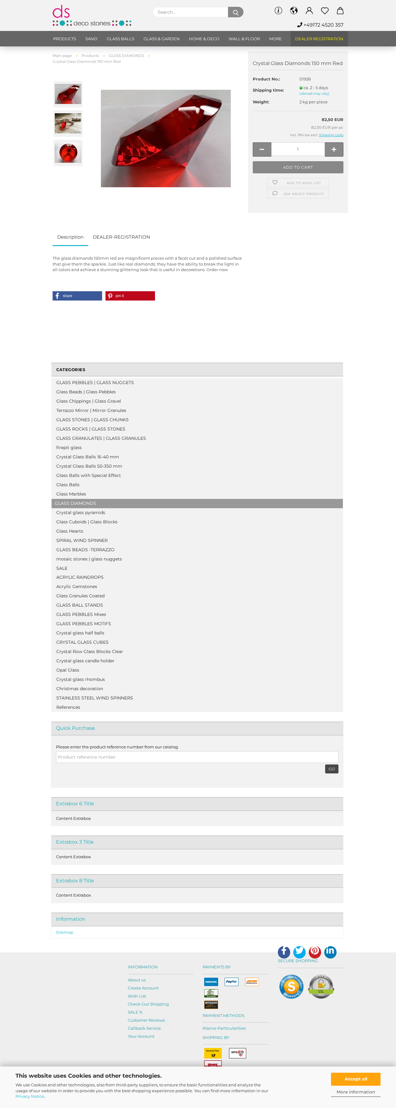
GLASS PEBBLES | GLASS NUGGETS (95, 382)
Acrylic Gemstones (76, 586)
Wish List (137, 995)
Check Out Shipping (148, 1004)
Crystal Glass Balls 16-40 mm (87, 457)
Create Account (143, 987)
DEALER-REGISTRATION (121, 237)
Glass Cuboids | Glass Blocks (87, 522)
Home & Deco (204, 38)
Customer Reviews (146, 1020)
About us (137, 979)
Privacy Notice (29, 1096)
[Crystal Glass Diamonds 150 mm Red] (166, 138)
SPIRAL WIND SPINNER (82, 540)
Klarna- (210, 1028)
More (275, 38)
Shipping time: (268, 90)
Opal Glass (67, 670)
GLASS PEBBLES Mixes (81, 614)
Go (332, 769)
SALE (61, 568)
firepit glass (69, 447)
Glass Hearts (69, 531)
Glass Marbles (71, 494)
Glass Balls (68, 484)
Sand (91, 38)
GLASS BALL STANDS (79, 605)
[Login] (309, 11)
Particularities (231, 1028)
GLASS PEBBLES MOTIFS (83, 623)
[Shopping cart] (340, 11)
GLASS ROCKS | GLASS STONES (90, 429)
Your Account (141, 1036)
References (68, 707)
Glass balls (120, 38)
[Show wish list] (325, 11)
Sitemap (64, 932)
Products (64, 38)
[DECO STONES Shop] (98, 15)
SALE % (135, 1012)
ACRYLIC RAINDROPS (80, 577)
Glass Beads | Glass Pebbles (86, 392)
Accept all (356, 1079)
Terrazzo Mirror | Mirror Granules (91, 410)
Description (70, 237)
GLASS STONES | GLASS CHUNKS (92, 419)
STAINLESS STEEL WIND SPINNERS (94, 698)
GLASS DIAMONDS (75, 503)
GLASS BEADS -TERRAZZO (85, 549)
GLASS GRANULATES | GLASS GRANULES (101, 438)
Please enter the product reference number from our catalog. (117, 746)
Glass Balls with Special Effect (88, 475)
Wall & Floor (244, 38)
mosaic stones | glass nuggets (89, 559)
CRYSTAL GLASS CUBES (82, 642)
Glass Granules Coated (80, 596)
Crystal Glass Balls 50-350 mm (89, 466)
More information (356, 1092)
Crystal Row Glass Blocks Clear (89, 651)
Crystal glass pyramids (80, 512)
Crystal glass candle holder (85, 661)
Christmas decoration (79, 688)
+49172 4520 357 (322, 25)
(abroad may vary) (314, 93)
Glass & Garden (162, 38)
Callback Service (144, 1028)
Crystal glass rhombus (80, 679)
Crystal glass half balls (80, 633)
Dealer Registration (319, 38)
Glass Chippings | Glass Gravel (88, 401)
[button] (77, 296)
